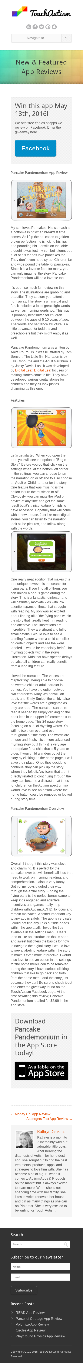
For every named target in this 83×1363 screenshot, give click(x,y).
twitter (41, 26)
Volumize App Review (32, 1324)
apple (54, 26)
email (28, 26)
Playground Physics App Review (40, 1336)
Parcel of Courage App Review (39, 1318)
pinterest (47, 26)
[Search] (65, 1244)
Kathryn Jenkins (50, 1131)
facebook (35, 26)
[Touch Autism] (41, 11)
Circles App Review (31, 1330)
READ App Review (30, 1313)
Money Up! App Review (30, 1114)
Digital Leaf (23, 370)
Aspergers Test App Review (49, 1119)
